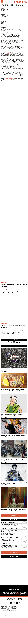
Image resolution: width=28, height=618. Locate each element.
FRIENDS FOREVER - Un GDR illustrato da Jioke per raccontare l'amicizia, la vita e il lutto (10, 532)
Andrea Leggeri (13, 288)
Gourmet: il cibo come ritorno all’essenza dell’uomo (14, 285)
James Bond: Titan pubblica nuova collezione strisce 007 (13, 436)
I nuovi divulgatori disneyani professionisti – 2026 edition (9, 545)
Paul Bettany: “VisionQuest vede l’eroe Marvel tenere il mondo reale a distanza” (13, 510)
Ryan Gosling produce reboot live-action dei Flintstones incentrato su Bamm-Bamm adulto (13, 415)
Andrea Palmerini (13, 329)
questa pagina (18, 593)
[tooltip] (8, 342)
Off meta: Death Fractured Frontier (10, 524)
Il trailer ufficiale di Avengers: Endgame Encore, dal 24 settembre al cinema (14, 483)
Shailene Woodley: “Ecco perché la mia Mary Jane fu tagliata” (14, 460)
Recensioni (4, 282)
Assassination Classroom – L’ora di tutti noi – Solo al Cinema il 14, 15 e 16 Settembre (13, 390)
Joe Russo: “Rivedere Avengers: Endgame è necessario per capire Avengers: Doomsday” (12, 369)
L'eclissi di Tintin (5, 539)
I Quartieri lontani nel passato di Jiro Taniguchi (13, 326)
